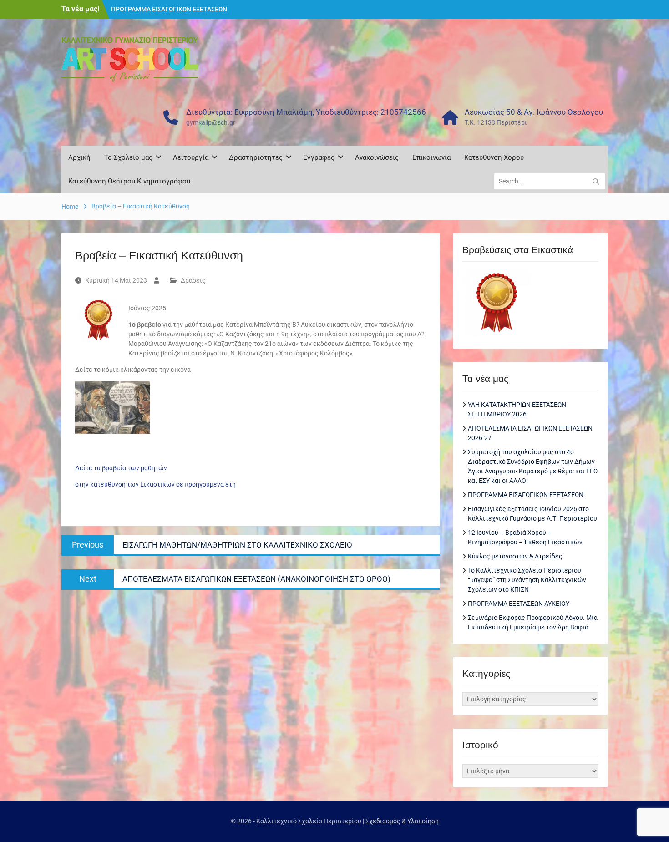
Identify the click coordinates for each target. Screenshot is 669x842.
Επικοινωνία (431, 157)
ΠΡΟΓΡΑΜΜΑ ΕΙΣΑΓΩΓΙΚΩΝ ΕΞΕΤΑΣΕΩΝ (169, 8)
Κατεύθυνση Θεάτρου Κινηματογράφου (129, 181)
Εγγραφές (318, 157)
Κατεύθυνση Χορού (494, 157)
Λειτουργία (190, 157)
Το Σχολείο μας (128, 157)
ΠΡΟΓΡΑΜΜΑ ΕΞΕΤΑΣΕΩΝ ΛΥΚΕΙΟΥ (518, 603)
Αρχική (79, 157)
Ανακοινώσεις (377, 157)
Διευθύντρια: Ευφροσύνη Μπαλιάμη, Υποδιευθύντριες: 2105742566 (306, 112)
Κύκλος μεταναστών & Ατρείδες (515, 556)
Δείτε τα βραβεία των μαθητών (121, 468)
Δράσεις (193, 280)
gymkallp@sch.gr (210, 122)
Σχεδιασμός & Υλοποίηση (402, 821)
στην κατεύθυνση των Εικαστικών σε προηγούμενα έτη (155, 484)
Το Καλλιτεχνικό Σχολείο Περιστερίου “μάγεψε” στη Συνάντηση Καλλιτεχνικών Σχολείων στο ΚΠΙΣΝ (527, 580)
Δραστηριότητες (256, 157)
